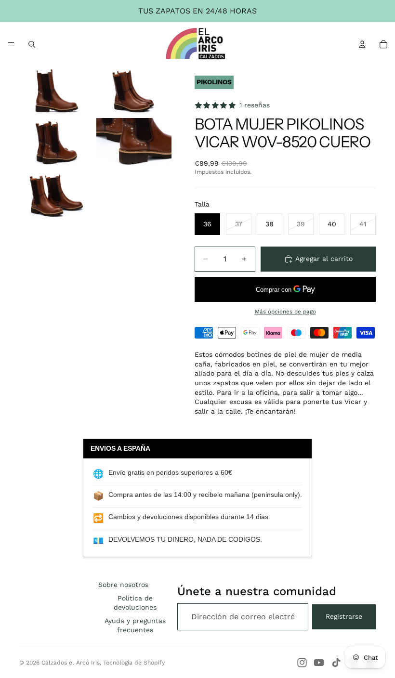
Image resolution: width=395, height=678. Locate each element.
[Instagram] (302, 662)
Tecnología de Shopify (134, 662)
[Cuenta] (362, 44)
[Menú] (11, 44)
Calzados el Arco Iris (70, 662)
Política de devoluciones (135, 603)
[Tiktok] (336, 662)
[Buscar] (31, 44)
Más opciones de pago (285, 311)
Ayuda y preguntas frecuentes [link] (135, 625)
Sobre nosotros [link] (123, 584)
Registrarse (344, 616)
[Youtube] (319, 662)
